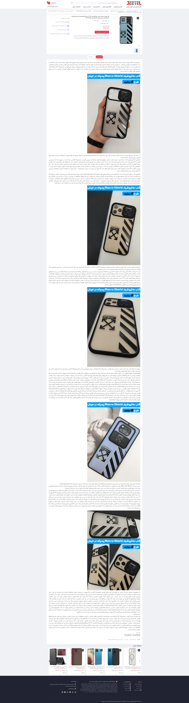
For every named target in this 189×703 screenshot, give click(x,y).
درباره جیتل (96, 7)
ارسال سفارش (127, 688)
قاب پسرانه (126, 639)
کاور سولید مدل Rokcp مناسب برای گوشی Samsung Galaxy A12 (77, 667)
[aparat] (64, 692)
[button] (140, 661)
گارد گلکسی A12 (136, 635)
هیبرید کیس (104, 20)
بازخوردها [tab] (91, 57)
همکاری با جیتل (137, 690)
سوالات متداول (75, 7)
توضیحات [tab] (99, 57)
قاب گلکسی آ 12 (128, 635)
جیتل (139, 682)
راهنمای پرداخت (127, 686)
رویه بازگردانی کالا (126, 684)
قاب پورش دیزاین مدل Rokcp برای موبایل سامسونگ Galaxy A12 (114, 667)
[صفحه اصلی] (140, 11)
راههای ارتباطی (137, 684)
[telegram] (75, 692)
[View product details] (140, 673)
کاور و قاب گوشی (132, 639)
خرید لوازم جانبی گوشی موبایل (133, 7)
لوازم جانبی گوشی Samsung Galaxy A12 (83, 11)
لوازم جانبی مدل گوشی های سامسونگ (100, 11)
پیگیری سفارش (106, 7)
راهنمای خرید (127, 682)
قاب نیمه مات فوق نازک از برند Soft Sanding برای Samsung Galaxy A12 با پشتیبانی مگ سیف (133, 667)
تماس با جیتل (86, 7)
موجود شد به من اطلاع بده (101, 32)
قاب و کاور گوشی (118, 7)
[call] (62, 692)
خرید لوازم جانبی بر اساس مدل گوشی (117, 11)
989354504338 (53, 7)
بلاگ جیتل (138, 688)
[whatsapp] (72, 692)
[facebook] (70, 692)
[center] (71, 3)
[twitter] (67, 692)
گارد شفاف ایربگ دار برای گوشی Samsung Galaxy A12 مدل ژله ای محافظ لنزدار (95, 667)
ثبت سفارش (127, 690)
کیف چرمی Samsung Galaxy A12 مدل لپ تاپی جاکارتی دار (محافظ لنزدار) (58, 667)
